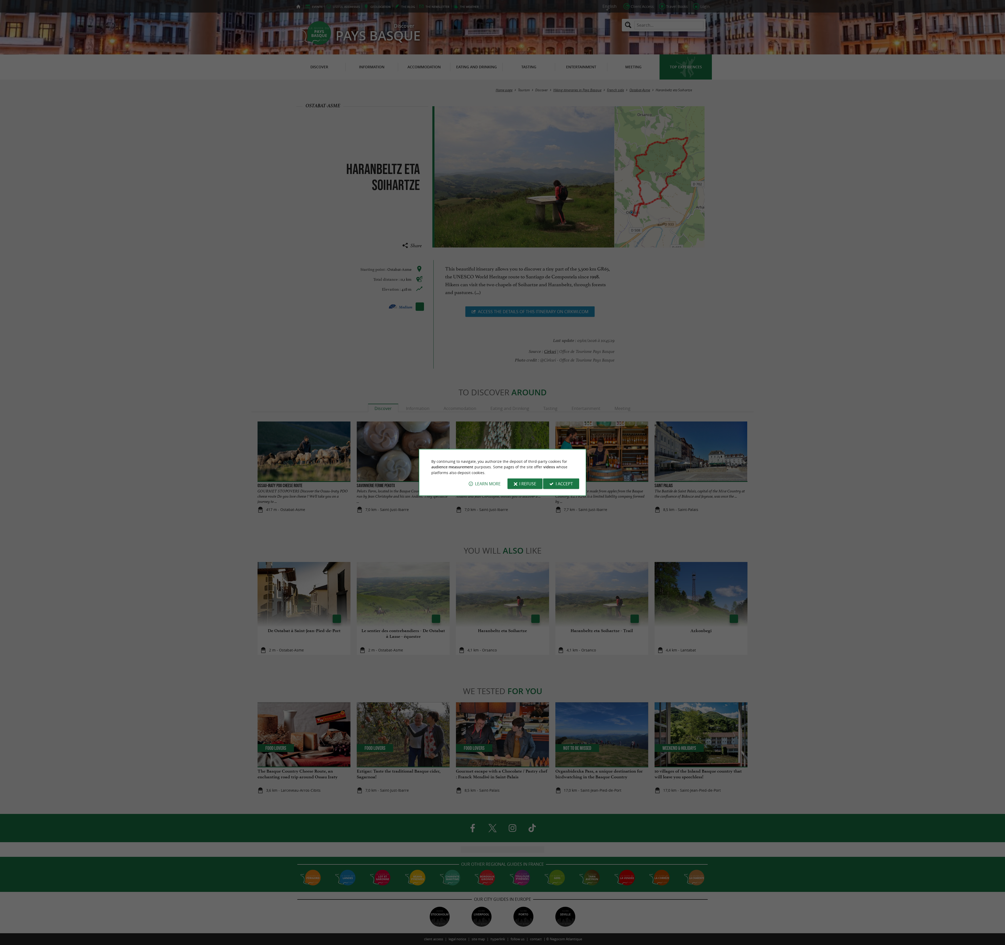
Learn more (488, 484)
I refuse (527, 484)
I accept (564, 484)
